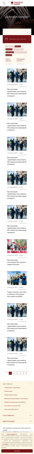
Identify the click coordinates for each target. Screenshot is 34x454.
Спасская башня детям (21, 52)
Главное (11, 46)
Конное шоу (17, 46)
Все (7, 46)
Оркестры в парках (18, 49)
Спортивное (9, 55)
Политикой (5, 444)
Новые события (8, 60)
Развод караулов (10, 52)
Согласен (17, 451)
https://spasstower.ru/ (12, 434)
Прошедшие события (21, 60)
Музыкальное (9, 49)
